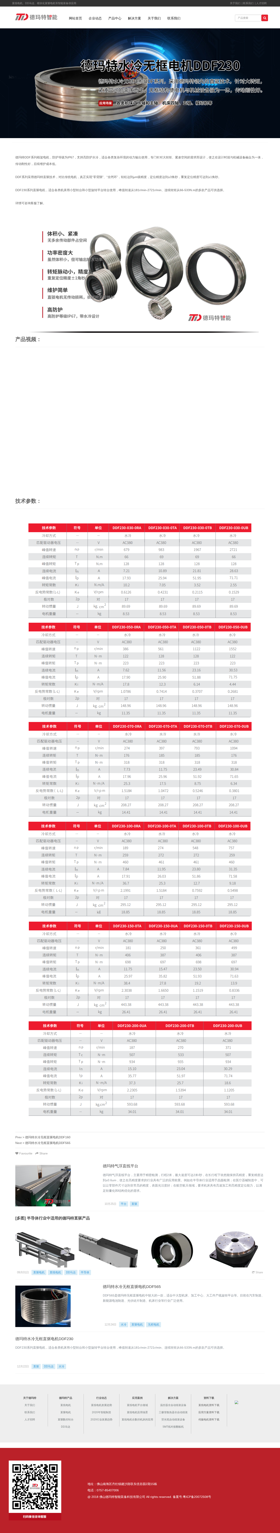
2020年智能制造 (101, 1412)
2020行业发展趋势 (101, 1419)
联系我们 (173, 18)
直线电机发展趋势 (101, 1405)
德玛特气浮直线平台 (120, 1166)
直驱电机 (39, 1272)
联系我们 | (249, 3)
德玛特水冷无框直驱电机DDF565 (47, 1143)
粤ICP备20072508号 (197, 1497)
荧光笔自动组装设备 (173, 1419)
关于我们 (154, 18)
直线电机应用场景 (137, 1412)
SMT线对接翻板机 (173, 1426)
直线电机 (55, 1272)
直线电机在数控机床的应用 (137, 1419)
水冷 (123, 1324)
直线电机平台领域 (137, 1405)
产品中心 (114, 18)
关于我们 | (235, 3)
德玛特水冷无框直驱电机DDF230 (44, 1339)
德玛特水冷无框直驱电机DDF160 (47, 1137)
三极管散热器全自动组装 (173, 1412)
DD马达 (71, 1272)
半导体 (85, 1272)
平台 (123, 1203)
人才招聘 (262, 3)
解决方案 (134, 18)
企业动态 (95, 18)
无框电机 (153, 1324)
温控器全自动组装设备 (173, 1405)
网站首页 (75, 18)
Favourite (25, 1153)
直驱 (134, 1203)
